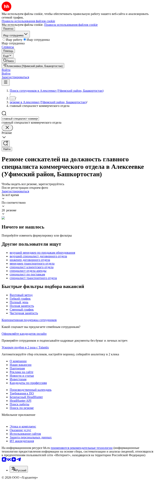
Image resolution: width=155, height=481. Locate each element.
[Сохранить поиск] (6, 143)
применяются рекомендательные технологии (82, 448)
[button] (6, 70)
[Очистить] (7, 127)
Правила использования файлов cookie (71, 24)
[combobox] (20, 119)
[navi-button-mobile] (6, 82)
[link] (8, 60)
